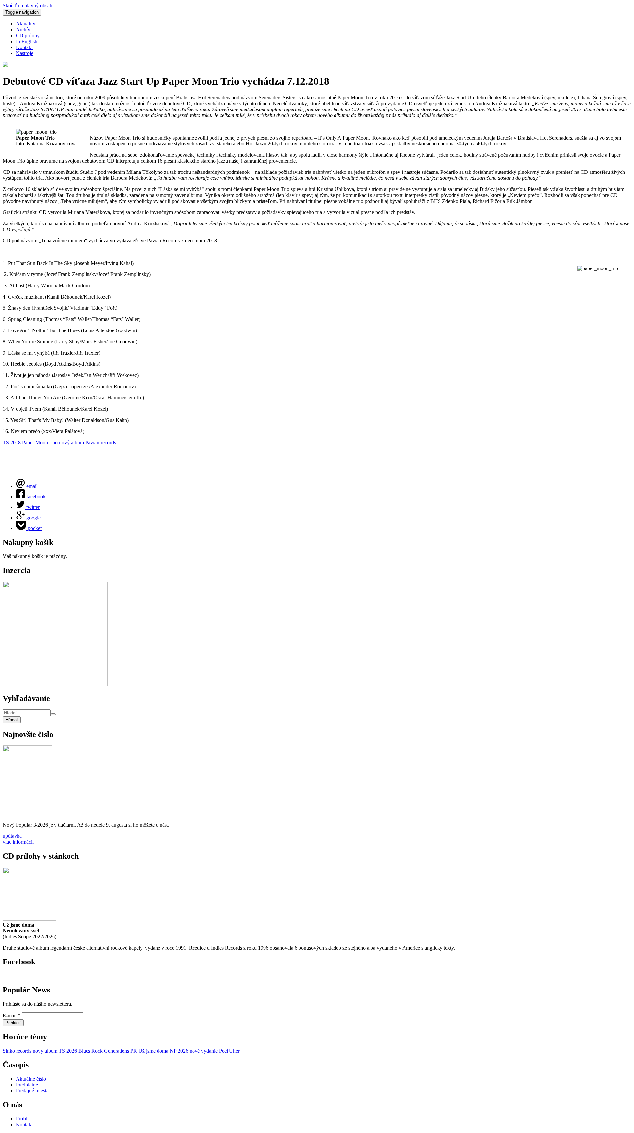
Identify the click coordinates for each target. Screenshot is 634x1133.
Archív (23, 29)
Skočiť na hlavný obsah (27, 5)
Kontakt (24, 47)
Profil (21, 1118)
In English (26, 41)
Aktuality (25, 23)
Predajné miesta (32, 1090)
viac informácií (18, 842)
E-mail (11, 1015)
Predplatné (27, 1084)
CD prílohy (28, 35)
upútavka (12, 836)
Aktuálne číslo (31, 1079)
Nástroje (24, 53)
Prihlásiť (13, 1022)
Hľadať (11, 719)
